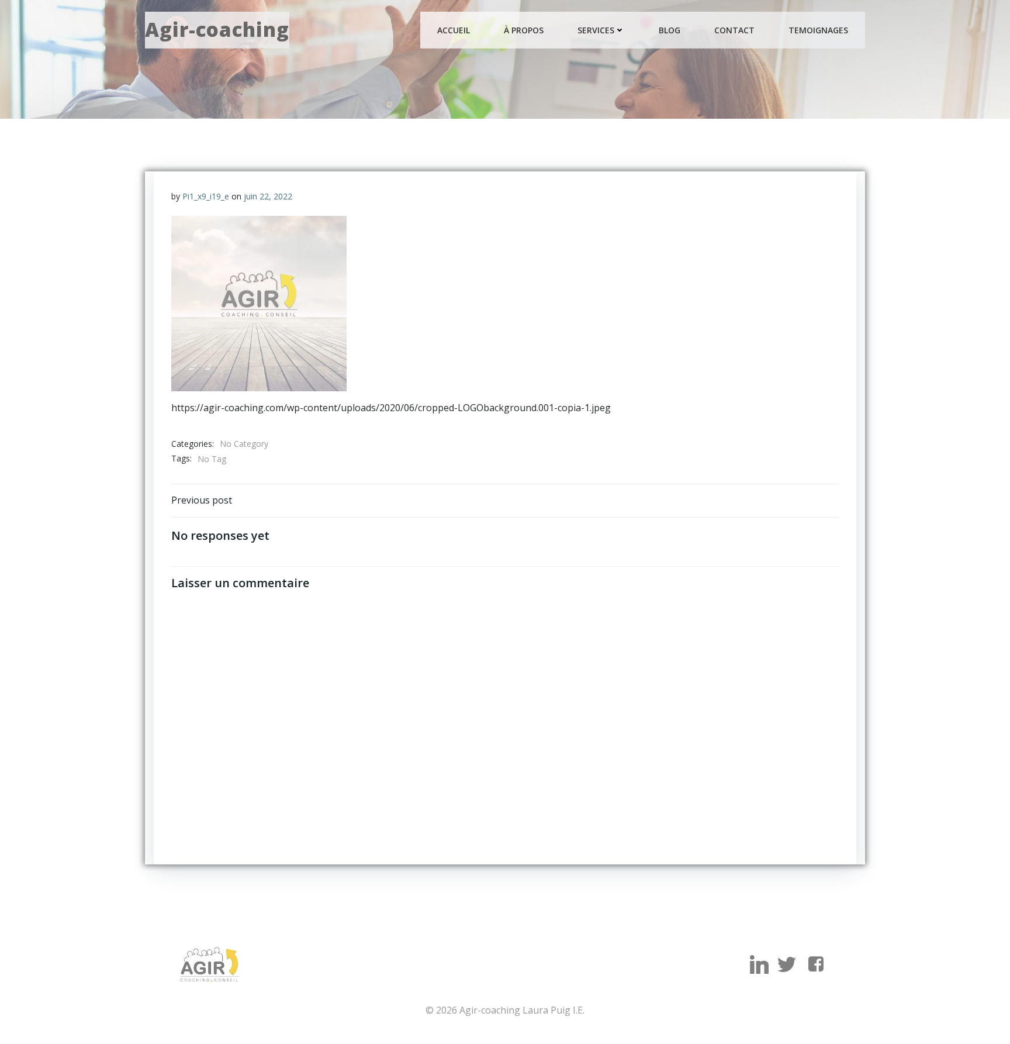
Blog (669, 30)
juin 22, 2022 (268, 196)
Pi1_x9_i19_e (205, 196)
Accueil (453, 30)
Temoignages (818, 30)
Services (595, 30)
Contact (734, 30)
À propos (524, 30)
